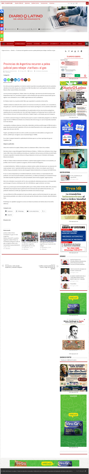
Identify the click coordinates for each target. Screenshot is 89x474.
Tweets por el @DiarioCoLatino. (69, 360)
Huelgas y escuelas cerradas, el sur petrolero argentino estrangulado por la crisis (30, 244)
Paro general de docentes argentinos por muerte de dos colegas (48, 244)
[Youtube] (73, 3)
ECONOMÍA (37, 43)
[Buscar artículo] (87, 3)
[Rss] (68, 3)
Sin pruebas (73, 283)
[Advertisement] (44, 36)
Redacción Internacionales (11, 71)
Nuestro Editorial (19, 3)
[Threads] (25, 78)
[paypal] (77, 3)
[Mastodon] (1, 29)
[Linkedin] (15, 78)
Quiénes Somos (35, 3)
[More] (28, 78)
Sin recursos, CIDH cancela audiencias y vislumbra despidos (13, 266)
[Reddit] (1, 18)
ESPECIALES (44, 43)
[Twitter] (71, 3)
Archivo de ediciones (65, 43)
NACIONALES (10, 43)
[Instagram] (22, 78)
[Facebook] (69, 3)
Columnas (51, 3)
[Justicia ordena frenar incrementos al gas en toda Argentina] (12, 240)
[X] (11, 78)
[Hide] (0, 42)
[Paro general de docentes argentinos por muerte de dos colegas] (48, 236)
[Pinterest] (1, 25)
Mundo (13, 50)
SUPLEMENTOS (54, 43)
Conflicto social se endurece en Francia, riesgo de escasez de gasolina (47, 266)
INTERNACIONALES (20, 43)
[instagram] (75, 3)
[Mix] (1, 32)
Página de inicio (6, 50)
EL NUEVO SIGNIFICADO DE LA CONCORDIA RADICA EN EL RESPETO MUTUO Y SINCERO (78, 277)
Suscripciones (44, 3)
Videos (74, 43)
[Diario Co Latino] (44, 19)
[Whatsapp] (8, 78)
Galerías (80, 43)
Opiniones (27, 3)
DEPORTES (29, 43)
